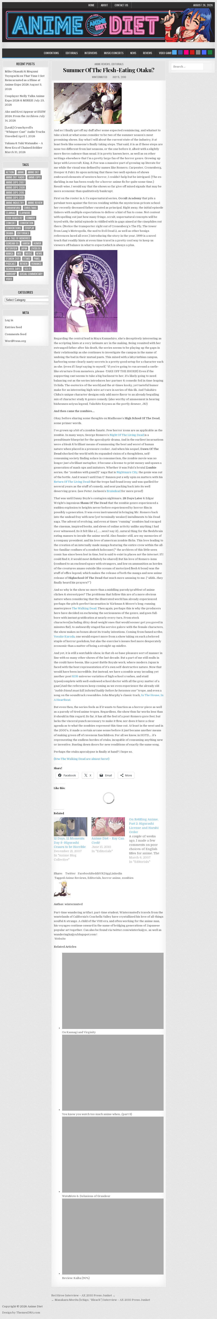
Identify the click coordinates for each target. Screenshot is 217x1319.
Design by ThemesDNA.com (21, 1312)
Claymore (24, 213)
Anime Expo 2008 (15, 187)
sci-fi (27, 269)
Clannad (10, 213)
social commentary (31, 274)
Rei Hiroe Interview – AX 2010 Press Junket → (83, 1295)
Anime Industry (15, 203)
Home (91, 5)
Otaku (26, 259)
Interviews (91, 53)
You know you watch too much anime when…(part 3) (97, 1114)
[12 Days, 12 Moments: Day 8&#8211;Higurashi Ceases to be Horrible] (70, 826)
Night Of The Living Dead (127, 435)
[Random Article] (204, 52)
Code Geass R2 (14, 218)
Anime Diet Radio (15, 177)
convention (26, 223)
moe (19, 254)
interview (11, 248)
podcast (11, 264)
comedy (30, 218)
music (28, 254)
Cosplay (29, 228)
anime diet (33, 172)
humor (37, 243)
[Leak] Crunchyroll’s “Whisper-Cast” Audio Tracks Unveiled (25, 132)
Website (60, 938)
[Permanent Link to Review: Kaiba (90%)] (113, 1273)
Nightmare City (127, 472)
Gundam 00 (12, 243)
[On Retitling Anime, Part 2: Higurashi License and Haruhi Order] (148, 840)
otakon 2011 (12, 259)
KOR (75, 676)
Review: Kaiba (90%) (76, 1278)
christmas (30, 208)
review (24, 264)
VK (102, 873)
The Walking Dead (84, 608)
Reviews (147, 53)
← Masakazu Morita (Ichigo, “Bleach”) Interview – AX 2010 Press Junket (100, 1299)
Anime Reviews (102, 64)
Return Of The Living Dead (72, 481)
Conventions (51, 53)
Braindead (114, 491)
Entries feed (13, 327)
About (104, 5)
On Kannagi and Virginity (79, 1032)
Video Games (166, 53)
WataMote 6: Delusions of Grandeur (86, 1196)
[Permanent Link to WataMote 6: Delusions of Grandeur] (113, 1191)
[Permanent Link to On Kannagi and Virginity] (113, 1028)
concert (11, 223)
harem (26, 243)
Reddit (95, 873)
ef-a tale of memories (18, 238)
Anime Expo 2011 (15, 198)
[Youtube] (192, 52)
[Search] (198, 52)
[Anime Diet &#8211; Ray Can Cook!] (108, 826)
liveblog (36, 248)
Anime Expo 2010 (15, 193)
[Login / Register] (210, 52)
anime (21, 172)
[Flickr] (186, 52)
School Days (13, 269)
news (39, 254)
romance (36, 264)
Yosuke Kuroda (64, 636)
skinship (11, 274)
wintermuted (99, 77)
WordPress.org (15, 341)
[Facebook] (180, 52)
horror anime (111, 877)
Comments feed (15, 334)
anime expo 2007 (15, 182)
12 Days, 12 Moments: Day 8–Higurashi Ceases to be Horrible (70, 843)
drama (9, 233)
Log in (9, 320)
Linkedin (116, 873)
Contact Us (121, 5)
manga (9, 254)
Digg (107, 873)
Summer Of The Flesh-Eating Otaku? (108, 70)
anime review (35, 203)
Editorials (72, 53)
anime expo (34, 177)
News (133, 53)
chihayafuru (13, 208)
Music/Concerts (114, 53)
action (10, 172)
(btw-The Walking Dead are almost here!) (81, 758)
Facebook (84, 873)
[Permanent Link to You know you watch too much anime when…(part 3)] (113, 1109)
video (9, 279)
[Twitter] (174, 52)
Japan (24, 248)
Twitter (70, 873)
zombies (128, 877)
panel (37, 259)
